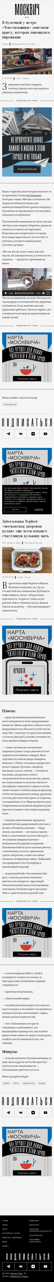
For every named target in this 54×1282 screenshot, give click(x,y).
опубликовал (33, 195)
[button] (27, 282)
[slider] (24, 293)
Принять (15, 509)
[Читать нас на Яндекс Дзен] (33, 433)
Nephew (6, 1083)
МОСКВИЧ (27, 10)
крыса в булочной (10, 404)
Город (5, 44)
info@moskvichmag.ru (19, 1276)
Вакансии (34, 1225)
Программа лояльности (35, 1241)
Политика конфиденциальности (40, 1230)
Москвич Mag (17, 1273)
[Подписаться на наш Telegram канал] (8, 433)
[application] (27, 282)
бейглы (16, 1083)
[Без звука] (43, 293)
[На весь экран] (48, 293)
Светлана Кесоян (33, 543)
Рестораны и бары (11, 543)
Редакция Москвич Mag (23, 44)
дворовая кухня (29, 1083)
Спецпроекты (36, 1235)
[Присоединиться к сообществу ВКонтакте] (21, 433)
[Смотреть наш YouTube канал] (45, 433)
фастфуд (42, 1083)
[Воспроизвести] (5, 293)
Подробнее (38, 509)
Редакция (34, 1221)
